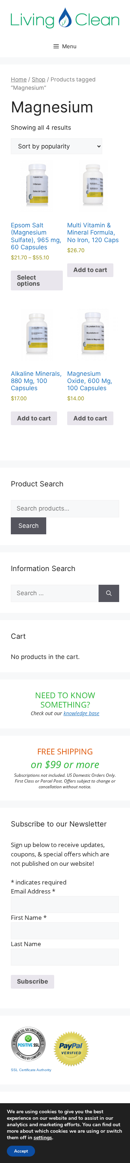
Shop (39, 79)
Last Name (26, 944)
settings (43, 1138)
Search (28, 525)
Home (19, 79)
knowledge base (81, 713)
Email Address (33, 891)
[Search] (109, 593)
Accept (21, 1151)
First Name (29, 917)
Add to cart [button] (90, 269)
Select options (28, 280)
